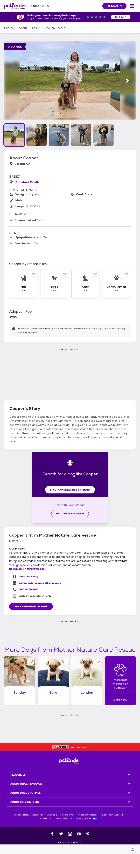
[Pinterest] (88, 834)
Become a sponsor (70, 513)
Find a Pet (38, 5)
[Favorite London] (98, 661)
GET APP (120, 17)
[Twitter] (61, 834)
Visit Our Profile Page (31, 606)
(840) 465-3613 (28, 589)
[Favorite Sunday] (30, 661)
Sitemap (51, 814)
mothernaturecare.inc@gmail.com (39, 582)
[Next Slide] (127, 81)
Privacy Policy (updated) (111, 814)
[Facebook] (52, 834)
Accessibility (45, 818)
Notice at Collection (87, 814)
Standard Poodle (27, 182)
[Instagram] (70, 834)
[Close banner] (12, 17)
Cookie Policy (61, 818)
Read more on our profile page (27, 568)
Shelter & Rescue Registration (28, 814)
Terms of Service (66, 814)
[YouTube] (79, 834)
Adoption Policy (28, 576)
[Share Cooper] (133, 849)
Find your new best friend (70, 489)
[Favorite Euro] (64, 661)
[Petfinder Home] (15, 6)
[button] (14, 135)
